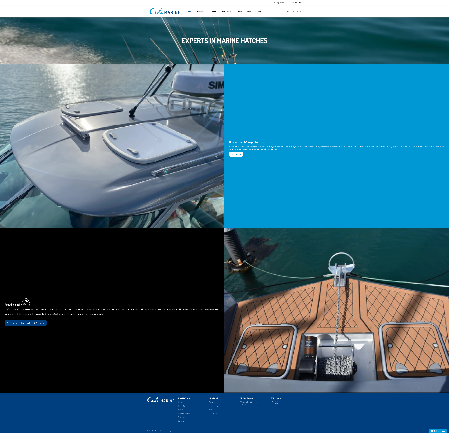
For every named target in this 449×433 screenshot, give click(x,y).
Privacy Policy (214, 406)
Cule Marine (155, 431)
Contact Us (213, 413)
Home (190, 11)
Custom (181, 413)
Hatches (187, 413)
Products (201, 11)
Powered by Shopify (165, 431)
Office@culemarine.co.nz (248, 402)
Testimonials (182, 417)
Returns (212, 402)
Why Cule (226, 11)
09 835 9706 (297, 3)
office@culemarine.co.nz (283, 3)
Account (299, 11)
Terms (211, 409)
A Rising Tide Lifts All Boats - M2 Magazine (25, 322)
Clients (239, 11)
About (214, 11)
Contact (259, 11)
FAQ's (249, 11)
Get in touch (439, 431)
